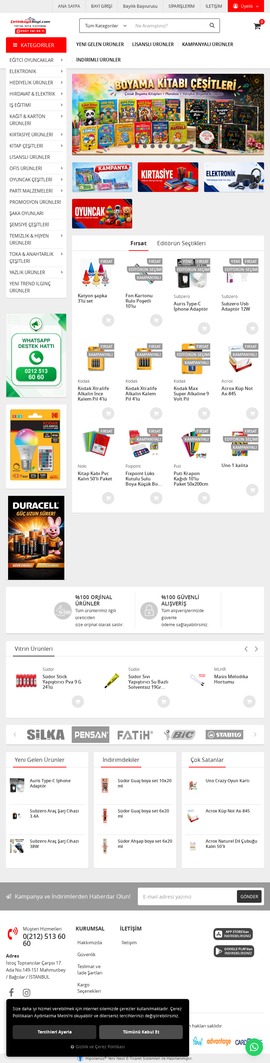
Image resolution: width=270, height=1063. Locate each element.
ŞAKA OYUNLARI (26, 213)
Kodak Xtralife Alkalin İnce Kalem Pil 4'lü (93, 394)
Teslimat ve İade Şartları (89, 969)
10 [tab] (199, 146)
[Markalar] (180, 734)
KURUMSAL (90, 928)
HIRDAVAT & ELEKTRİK (32, 94)
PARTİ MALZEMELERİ (31, 191)
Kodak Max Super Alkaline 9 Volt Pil (191, 394)
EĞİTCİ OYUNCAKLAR (31, 60)
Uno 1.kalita (234, 465)
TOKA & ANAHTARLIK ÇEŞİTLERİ (31, 257)
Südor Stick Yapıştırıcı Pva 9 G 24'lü (62, 682)
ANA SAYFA (69, 6)
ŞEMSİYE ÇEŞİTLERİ (29, 224)
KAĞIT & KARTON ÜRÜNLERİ (27, 120)
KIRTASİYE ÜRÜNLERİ (31, 134)
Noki (82, 466)
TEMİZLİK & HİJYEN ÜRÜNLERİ (29, 239)
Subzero (182, 296)
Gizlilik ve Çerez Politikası (100, 1046)
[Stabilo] (224, 734)
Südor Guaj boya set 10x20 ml (145, 783)
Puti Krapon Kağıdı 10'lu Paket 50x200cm (191, 479)
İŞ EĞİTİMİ (20, 105)
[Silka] (46, 734)
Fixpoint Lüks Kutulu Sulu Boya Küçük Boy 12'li (143, 479)
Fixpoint (133, 466)
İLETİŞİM (214, 6)
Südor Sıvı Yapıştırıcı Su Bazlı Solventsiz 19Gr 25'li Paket (148, 682)
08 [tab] (183, 146)
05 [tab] (160, 146)
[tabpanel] (168, 114)
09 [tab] (191, 146)
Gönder (249, 896)
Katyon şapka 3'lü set (92, 298)
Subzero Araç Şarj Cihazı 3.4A (54, 813)
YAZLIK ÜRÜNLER (27, 272)
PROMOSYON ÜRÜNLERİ (35, 202)
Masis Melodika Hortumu (231, 679)
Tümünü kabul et (141, 1032)
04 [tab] (152, 146)
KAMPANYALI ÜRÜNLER (207, 44)
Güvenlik (86, 954)
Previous (79, 115)
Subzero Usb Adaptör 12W (235, 306)
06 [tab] (168, 146)
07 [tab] (176, 146)
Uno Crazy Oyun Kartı (227, 781)
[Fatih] (135, 734)
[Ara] (213, 25)
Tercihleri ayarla (55, 1032)
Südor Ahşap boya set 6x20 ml (145, 843)
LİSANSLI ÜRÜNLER (29, 157)
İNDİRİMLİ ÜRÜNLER (98, 60)
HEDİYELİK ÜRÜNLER (31, 82)
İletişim (129, 942)
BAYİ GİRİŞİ (101, 6)
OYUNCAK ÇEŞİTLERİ (30, 179)
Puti (177, 466)
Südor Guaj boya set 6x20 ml (143, 813)
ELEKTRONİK (22, 71)
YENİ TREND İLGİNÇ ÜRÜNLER (30, 287)
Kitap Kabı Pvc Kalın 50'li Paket (95, 476)
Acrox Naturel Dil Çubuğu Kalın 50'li (231, 843)
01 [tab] (129, 146)
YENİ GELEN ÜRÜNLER (100, 44)
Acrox (227, 381)
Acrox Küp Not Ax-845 (237, 391)
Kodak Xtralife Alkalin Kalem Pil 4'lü (141, 394)
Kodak (84, 381)
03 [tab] (145, 146)
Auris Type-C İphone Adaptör (191, 306)
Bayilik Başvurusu (140, 6)
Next (257, 115)
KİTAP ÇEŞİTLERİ (26, 146)
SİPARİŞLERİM (181, 6)
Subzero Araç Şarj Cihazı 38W (54, 843)
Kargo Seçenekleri (89, 987)
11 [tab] (207, 146)
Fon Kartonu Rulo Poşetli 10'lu (139, 301)
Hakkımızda (89, 942)
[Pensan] (90, 734)
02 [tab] (137, 146)
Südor (48, 669)
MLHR (220, 669)
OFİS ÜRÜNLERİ (25, 168)
